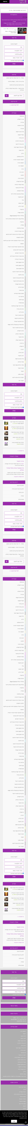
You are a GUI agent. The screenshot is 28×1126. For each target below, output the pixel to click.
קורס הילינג (23, 1045)
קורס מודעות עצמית (21, 1064)
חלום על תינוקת (20, 485)
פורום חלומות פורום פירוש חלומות (17, 85)
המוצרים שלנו (23, 1096)
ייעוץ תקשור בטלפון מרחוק (20, 1057)
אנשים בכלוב (21, 499)
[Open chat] (26, 1122)
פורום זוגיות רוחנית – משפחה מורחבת (16, 81)
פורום (24, 1089)
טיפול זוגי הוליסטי (22, 1066)
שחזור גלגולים (23, 1074)
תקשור (22, 463)
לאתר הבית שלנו (22, 1087)
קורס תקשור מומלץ (22, 1040)
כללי (7, 28)
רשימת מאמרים (22, 1091)
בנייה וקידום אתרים (9, 1124)
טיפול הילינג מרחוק (22, 1062)
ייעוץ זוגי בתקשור (22, 1055)
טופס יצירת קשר (22, 1103)
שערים (22, 495)
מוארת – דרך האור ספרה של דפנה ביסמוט (15, 78)
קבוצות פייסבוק (22, 1101)
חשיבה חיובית (11, 28)
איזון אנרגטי (23, 1052)
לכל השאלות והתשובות (19, 476)
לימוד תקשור (23, 1038)
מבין (14, 1121)
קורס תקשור (23, 1036)
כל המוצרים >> (20, 450)
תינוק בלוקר (21, 492)
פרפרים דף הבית (16, 10)
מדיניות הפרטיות (22, 1118)
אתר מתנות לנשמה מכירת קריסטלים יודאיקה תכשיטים (14, 1076)
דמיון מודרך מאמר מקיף (21, 1048)
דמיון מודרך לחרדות (22, 1043)
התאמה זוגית (23, 1031)
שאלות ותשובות (22, 1099)
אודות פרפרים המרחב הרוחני (20, 1094)
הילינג (15, 28)
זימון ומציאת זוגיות (22, 1069)
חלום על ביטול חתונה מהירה (18, 489)
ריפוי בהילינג (23, 1050)
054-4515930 (14, 1019)
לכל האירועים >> (14, 105)
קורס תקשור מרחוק (22, 1059)
